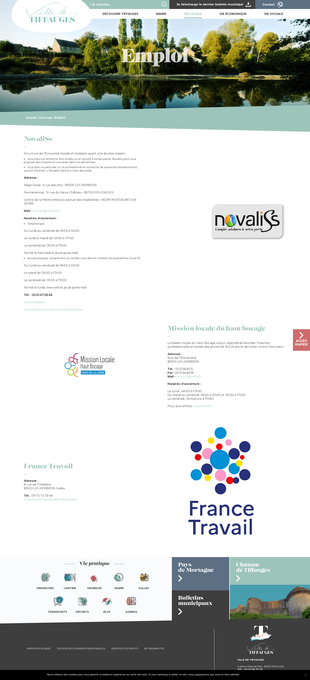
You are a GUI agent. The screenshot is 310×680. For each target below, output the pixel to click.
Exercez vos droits (125, 648)
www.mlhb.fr (203, 406)
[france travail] (220, 545)
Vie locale (193, 14)
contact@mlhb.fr (188, 376)
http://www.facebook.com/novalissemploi (53, 309)
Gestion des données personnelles (81, 648)
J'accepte (247, 674)
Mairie (161, 14)
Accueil (31, 117)
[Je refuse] (305, 675)
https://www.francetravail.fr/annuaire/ (50, 499)
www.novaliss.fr (35, 302)
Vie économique (233, 14)
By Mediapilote (154, 648)
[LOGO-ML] (89, 375)
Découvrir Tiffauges (120, 14)
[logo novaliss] (248, 240)
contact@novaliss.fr (46, 211)
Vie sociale (273, 14)
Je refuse (258, 674)
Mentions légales (39, 648)
